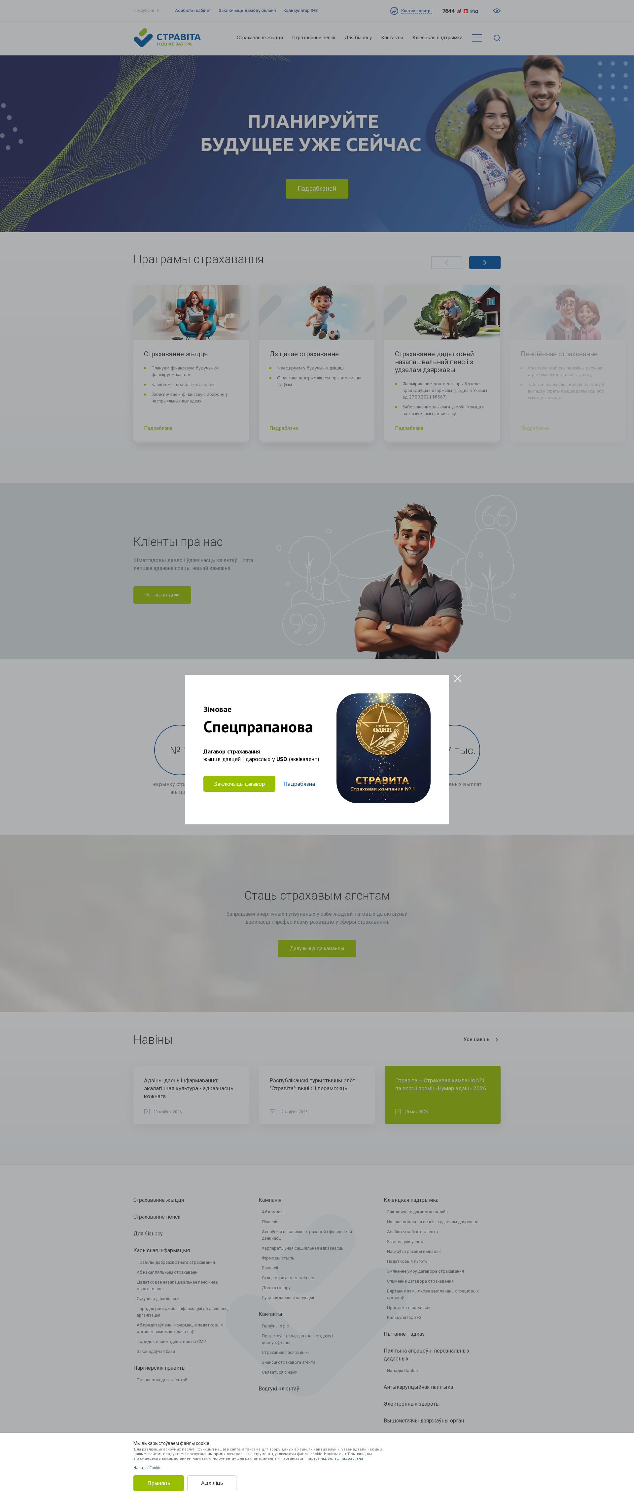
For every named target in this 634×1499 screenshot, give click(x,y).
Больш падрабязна (345, 1458)
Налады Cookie (147, 1467)
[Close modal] (457, 678)
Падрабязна (299, 783)
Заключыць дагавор (239, 783)
